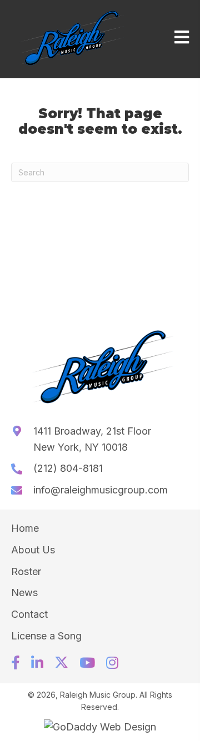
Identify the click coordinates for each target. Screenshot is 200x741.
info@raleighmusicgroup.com (100, 490)
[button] (15, 662)
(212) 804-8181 (68, 468)
